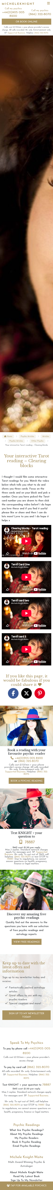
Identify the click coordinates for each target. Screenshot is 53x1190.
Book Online (26, 22)
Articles (45, 436)
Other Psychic (37, 441)
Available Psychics (28, 1186)
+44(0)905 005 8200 (29, 758)
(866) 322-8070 (40, 14)
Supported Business (16, 33)
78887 (30, 842)
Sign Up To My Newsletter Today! (26, 1015)
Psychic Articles (27, 436)
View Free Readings (27, 942)
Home (9, 436)
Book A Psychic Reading (26, 781)
